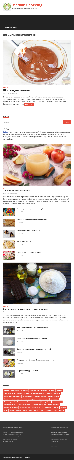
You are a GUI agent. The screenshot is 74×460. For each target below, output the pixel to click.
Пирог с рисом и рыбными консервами (32, 338)
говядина (63, 407)
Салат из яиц (54, 399)
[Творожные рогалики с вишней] (9, 259)
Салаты (5, 87)
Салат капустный (9, 402)
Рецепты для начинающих (12, 396)
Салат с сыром (57, 402)
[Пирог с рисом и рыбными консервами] (9, 345)
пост (42, 410)
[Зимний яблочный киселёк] (37, 186)
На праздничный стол (37, 393)
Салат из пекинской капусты (13, 399)
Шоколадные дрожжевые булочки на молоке (25, 309)
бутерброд (48, 407)
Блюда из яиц (15, 390)
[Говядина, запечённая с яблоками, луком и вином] (9, 367)
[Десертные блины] (9, 248)
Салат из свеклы (43, 399)
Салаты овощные (53, 404)
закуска (18, 410)
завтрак (12, 410)
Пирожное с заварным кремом (28, 230)
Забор (5, 132)
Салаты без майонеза (23, 404)
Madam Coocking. (27, 5)
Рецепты (57, 393)
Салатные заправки (33, 402)
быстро (56, 407)
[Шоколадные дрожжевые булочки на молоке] (37, 305)
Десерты (6, 188)
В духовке (24, 390)
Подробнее (28, 104)
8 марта (6, 390)
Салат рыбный (45, 402)
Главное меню (11, 28)
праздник (49, 410)
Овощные (49, 393)
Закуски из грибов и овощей (13, 393)
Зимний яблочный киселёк (16, 190)
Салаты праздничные (11, 407)
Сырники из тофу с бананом (27, 371)
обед (30, 410)
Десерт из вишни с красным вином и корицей (34, 349)
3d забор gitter (7, 129)
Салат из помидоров (30, 399)
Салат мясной (21, 402)
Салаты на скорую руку (39, 404)
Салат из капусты (28, 396)
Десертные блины (24, 241)
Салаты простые (25, 407)
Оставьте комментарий (10, 93)
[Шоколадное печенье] (37, 63)
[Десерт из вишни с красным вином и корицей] (9, 356)
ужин (55, 410)
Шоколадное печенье (16, 90)
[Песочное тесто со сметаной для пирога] (9, 226)
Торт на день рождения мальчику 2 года (32, 209)
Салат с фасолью (9, 404)
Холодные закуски (37, 407)
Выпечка (51, 390)
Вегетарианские (34, 390)
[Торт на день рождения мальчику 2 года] (9, 216)
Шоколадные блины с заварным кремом (32, 327)
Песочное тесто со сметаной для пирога (32, 220)
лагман (25, 410)
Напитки (26, 393)
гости (6, 410)
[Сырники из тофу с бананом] (9, 377)
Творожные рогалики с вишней (29, 252)
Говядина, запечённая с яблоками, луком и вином (36, 360)
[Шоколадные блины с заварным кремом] (9, 334)
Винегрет (44, 390)
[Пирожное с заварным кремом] (9, 237)
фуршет (61, 410)
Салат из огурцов (53, 396)
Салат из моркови (40, 396)
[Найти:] (37, 122)
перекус (36, 410)
